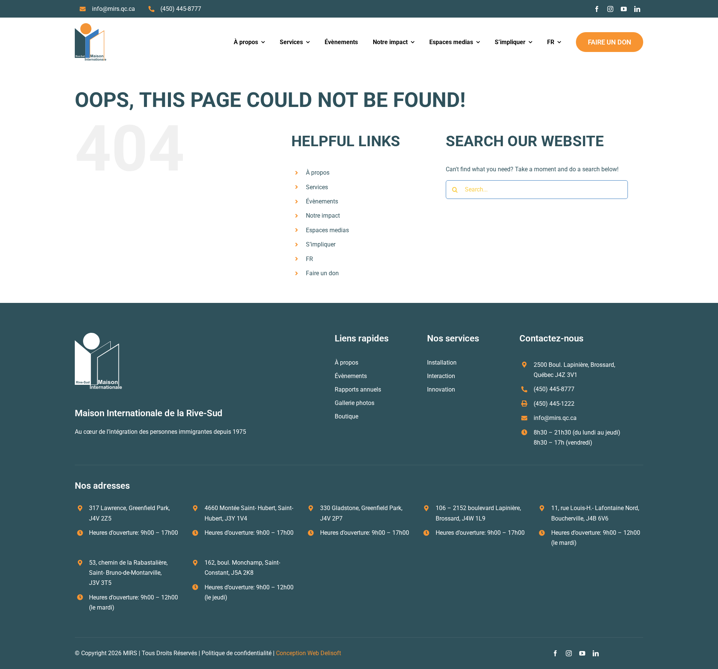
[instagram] (610, 9)
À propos (317, 172)
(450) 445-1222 (554, 403)
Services (317, 187)
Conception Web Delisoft (308, 653)
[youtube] (624, 9)
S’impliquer (320, 244)
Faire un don (322, 273)
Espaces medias (327, 230)
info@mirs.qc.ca (113, 8)
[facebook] (597, 9)
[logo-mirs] (90, 26)
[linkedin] (637, 9)
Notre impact (323, 215)
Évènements (322, 201)
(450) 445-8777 (180, 8)
